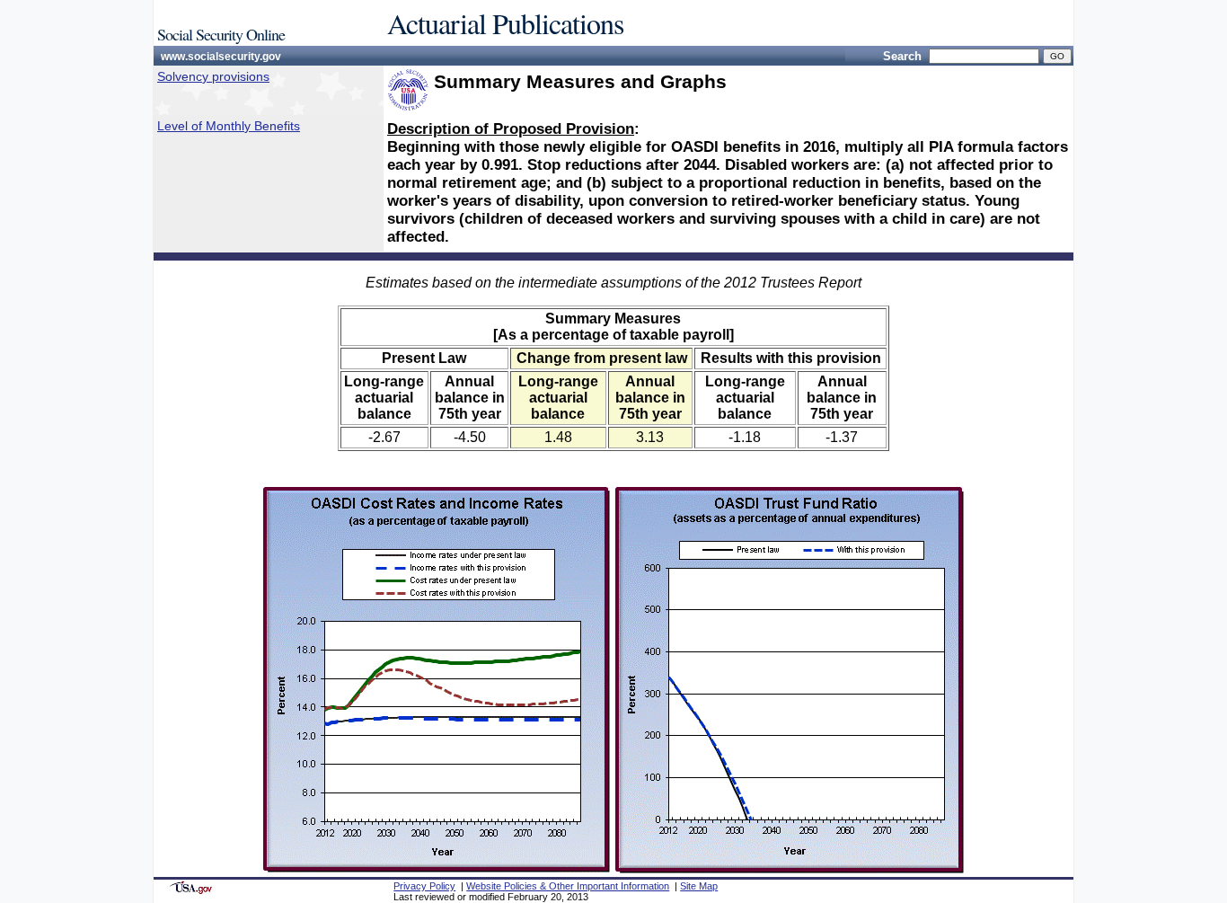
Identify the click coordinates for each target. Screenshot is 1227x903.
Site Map (699, 886)
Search (902, 56)
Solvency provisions (213, 76)
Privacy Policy (424, 886)
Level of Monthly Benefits (228, 126)
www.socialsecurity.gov (221, 56)
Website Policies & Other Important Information (567, 886)
